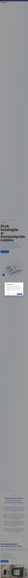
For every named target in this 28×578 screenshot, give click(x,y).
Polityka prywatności (8, 291)
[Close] (22, 283)
